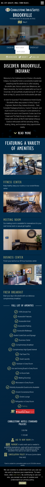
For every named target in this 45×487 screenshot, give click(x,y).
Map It (25, 22)
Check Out (34, 48)
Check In (10, 48)
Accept (22, 483)
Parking (24, 406)
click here (17, 475)
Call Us (35, 57)
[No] (42, 477)
